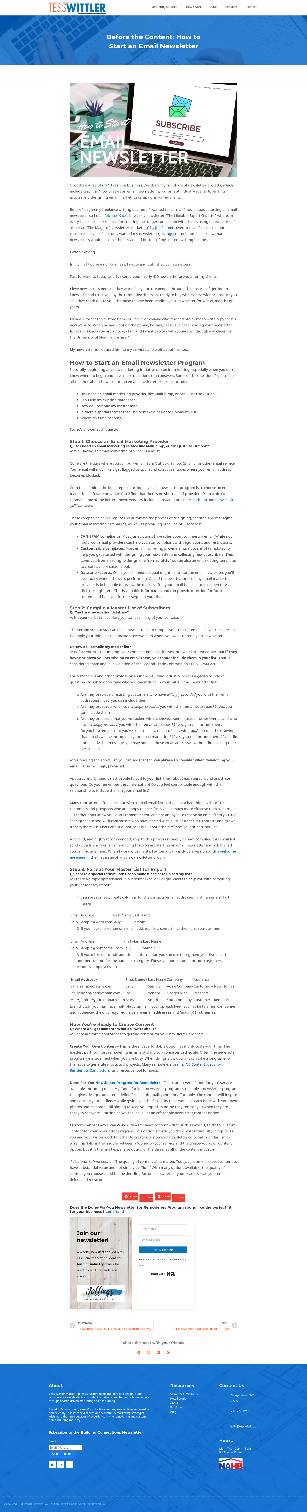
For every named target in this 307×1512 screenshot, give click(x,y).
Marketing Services (164, 7)
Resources (231, 7)
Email (52, 1441)
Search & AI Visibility (184, 1394)
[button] (130, 1196)
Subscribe (62, 1454)
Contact (251, 7)
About (213, 7)
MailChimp (197, 499)
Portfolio (176, 1407)
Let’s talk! (114, 1212)
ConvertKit (224, 499)
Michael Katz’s (116, 215)
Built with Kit (163, 1274)
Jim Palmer (164, 227)
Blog (173, 1412)
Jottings (166, 233)
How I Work (194, 7)
